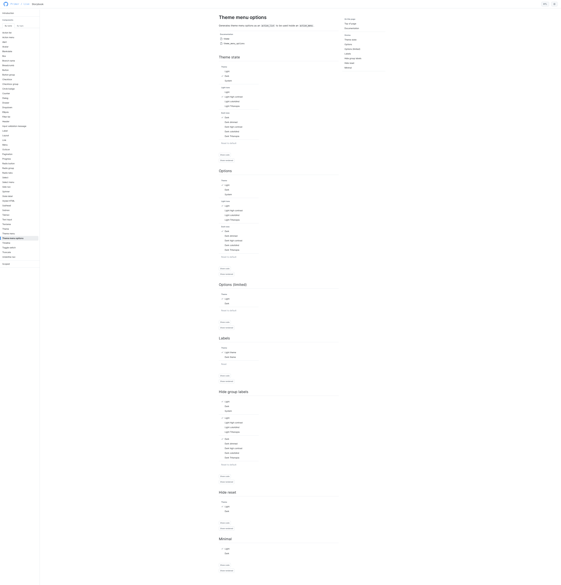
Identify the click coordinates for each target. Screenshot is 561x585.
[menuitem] (19, 13)
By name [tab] (8, 26)
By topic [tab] (20, 26)
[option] (239, 71)
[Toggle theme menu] (554, 4)
